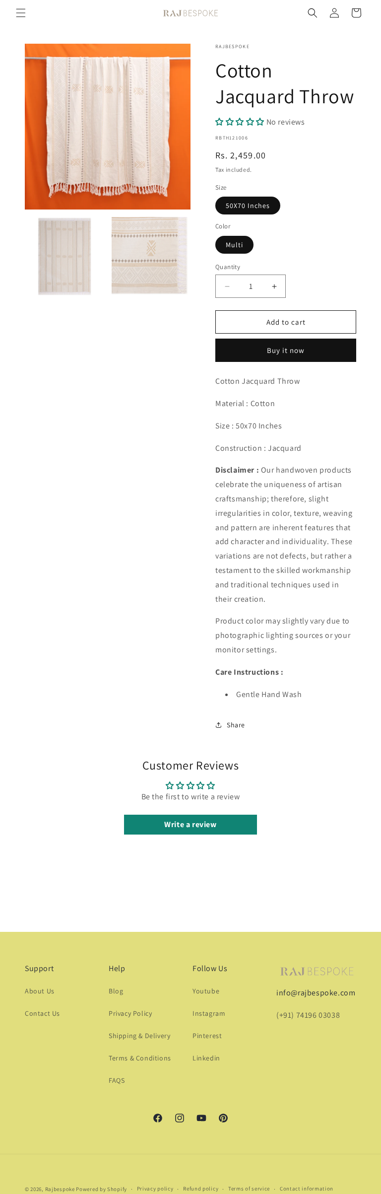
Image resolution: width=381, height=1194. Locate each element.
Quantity (227, 267)
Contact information (306, 1188)
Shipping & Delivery (139, 1035)
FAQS (117, 1080)
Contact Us (42, 1013)
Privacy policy (155, 1188)
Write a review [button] (190, 824)
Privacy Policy (130, 1013)
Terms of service (249, 1188)
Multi (234, 244)
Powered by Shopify (101, 1189)
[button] (21, 13)
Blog (116, 990)
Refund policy (200, 1188)
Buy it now (286, 350)
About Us (40, 990)
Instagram (208, 1013)
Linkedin (206, 1058)
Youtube (205, 990)
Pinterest (207, 1035)
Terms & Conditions (140, 1058)
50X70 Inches (248, 205)
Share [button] (236, 724)
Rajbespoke (60, 1189)
